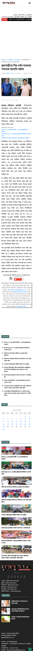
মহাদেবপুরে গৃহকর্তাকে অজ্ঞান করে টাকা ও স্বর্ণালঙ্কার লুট (17, 376)
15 (21, 421)
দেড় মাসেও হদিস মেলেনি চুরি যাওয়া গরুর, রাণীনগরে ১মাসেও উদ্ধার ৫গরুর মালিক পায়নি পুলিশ (17, 387)
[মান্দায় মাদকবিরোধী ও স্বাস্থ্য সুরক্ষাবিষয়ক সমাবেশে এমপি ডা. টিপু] (16, 534)
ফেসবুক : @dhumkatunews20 (10, 581)
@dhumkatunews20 (20, 292)
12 (8, 421)
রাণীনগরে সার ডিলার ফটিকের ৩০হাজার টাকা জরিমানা (15, 138)
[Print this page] (31, 73)
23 (25, 424)
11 (3, 421)
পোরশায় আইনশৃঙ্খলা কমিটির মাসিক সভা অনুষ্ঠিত (16, 364)
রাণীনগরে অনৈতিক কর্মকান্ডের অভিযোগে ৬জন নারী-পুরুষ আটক (17, 359)
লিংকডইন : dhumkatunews (9, 589)
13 (12, 421)
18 (3, 424)
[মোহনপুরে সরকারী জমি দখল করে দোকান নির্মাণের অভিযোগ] (5, 611)
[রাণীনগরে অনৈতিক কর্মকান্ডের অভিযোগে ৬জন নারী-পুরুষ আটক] (16, 493)
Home (3, 60)
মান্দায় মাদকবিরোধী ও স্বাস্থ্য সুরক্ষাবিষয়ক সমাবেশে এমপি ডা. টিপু (17, 381)
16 (25, 421)
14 (16, 421)
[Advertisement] (16, 38)
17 (29, 421)
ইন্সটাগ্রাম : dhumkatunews (9, 587)
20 (12, 424)
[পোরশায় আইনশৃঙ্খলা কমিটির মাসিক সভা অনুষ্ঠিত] (16, 508)
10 (29, 419)
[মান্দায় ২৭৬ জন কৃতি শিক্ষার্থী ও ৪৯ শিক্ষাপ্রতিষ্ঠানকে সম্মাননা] (16, 450)
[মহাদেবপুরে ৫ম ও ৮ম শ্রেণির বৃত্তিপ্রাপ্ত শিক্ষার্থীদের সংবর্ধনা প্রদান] (16, 465)
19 (8, 424)
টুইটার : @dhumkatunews (9, 583)
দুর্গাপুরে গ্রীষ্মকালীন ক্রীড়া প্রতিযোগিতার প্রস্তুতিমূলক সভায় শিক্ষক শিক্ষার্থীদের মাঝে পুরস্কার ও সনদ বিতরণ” (17, 369)
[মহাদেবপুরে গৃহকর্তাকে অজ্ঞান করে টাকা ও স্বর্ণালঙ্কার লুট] (16, 521)
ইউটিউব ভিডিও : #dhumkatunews (11, 591)
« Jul (2, 429)
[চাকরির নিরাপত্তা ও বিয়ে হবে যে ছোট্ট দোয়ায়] (5, 603)
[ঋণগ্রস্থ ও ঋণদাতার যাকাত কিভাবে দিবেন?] (5, 619)
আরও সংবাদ (5, 442)
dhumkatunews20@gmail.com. (17, 290)
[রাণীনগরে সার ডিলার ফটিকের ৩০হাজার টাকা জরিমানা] (16, 480)
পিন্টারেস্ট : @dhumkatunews (10, 585)
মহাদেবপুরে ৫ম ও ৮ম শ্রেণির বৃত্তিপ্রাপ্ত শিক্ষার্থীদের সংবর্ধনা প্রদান (16, 349)
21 (16, 424)
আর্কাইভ (4, 404)
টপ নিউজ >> (11, 60)
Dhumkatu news (21, 306)
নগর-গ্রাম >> (18, 60)
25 (3, 427)
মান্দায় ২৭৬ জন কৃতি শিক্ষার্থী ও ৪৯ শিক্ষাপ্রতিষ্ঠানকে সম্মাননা (17, 343)
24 (29, 424)
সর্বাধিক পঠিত (5, 595)
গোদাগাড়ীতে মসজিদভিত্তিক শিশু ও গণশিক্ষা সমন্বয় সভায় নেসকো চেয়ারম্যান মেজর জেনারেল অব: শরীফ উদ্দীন (17, 393)
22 (21, 424)
